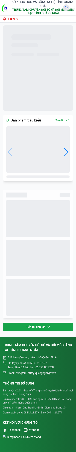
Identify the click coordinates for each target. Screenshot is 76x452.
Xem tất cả (61, 120)
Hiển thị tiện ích (35, 327)
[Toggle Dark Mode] (66, 7)
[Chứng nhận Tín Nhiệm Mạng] (38, 440)
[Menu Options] (72, 7)
